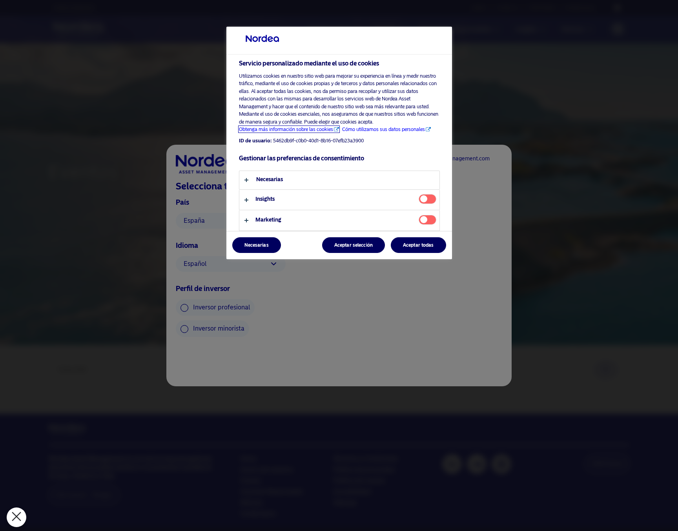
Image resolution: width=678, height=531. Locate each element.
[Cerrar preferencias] (16, 517)
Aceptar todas (418, 245)
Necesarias (256, 245)
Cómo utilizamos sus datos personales (383, 129)
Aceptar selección (353, 245)
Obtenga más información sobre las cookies (286, 129)
